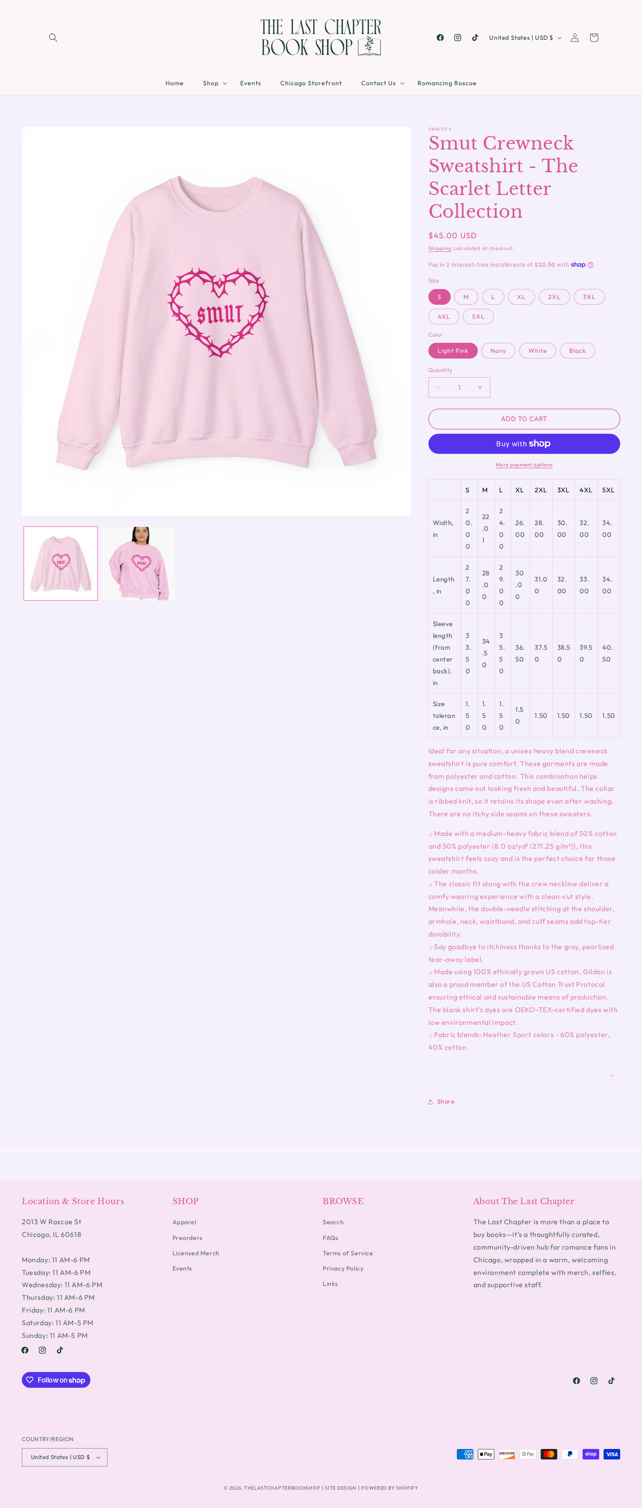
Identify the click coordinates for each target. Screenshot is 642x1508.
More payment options (524, 464)
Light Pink (453, 351)
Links (330, 1284)
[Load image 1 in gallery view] (60, 563)
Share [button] (446, 1101)
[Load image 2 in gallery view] (138, 563)
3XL (589, 297)
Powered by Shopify (389, 1488)
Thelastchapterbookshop (282, 1488)
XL (521, 297)
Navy (498, 351)
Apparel (185, 1222)
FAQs (330, 1238)
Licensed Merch (196, 1253)
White (537, 351)
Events (183, 1268)
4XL (444, 316)
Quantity (440, 369)
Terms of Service (348, 1253)
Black (577, 351)
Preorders (188, 1238)
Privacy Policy (343, 1268)
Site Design (340, 1488)
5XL (478, 316)
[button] (53, 37)
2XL (554, 297)
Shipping (440, 248)
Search (333, 1222)
